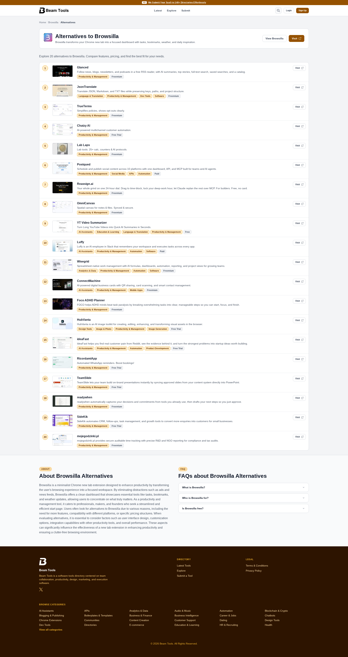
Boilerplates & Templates (98, 615)
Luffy (80, 242)
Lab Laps (83, 145)
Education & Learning (108, 232)
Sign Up (302, 10)
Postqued (83, 164)
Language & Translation (91, 96)
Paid (157, 174)
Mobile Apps (136, 290)
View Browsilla (274, 38)
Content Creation (139, 620)
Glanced (82, 67)
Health (268, 624)
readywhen (84, 397)
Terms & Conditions (257, 565)
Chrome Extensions (50, 620)
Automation (144, 174)
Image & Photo (103, 329)
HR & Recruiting (229, 624)
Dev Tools (145, 96)
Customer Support (185, 620)
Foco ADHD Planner (91, 300)
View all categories (50, 629)
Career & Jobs (228, 615)
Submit (185, 10)
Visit (294, 38)
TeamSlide (84, 377)
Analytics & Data (87, 271)
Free (187, 232)
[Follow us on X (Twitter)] (41, 589)
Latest (158, 10)
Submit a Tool (184, 575)
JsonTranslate (87, 86)
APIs (131, 174)
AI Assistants (86, 232)
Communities (91, 620)
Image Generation (158, 329)
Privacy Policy (254, 570)
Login (289, 10)
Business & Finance (140, 615)
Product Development (157, 348)
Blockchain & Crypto (276, 610)
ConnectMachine (88, 280)
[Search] (278, 10)
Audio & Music (183, 610)
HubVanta (84, 319)
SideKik (82, 416)
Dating (223, 620)
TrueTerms (84, 106)
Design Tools (85, 329)
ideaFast (83, 339)
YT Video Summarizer (92, 222)
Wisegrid (83, 261)
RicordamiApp (87, 358)
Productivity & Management (93, 76)
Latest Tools (184, 565)
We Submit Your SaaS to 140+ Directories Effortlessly (177, 2)
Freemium (117, 76)
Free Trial (116, 135)
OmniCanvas (86, 203)
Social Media (118, 174)
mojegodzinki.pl (88, 436)
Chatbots (270, 615)
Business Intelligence (187, 615)
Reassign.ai (85, 183)
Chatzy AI (83, 125)
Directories (90, 624)
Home (42, 22)
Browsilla (53, 22)
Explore (171, 10)
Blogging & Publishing (51, 615)
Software (159, 96)
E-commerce (136, 624)
